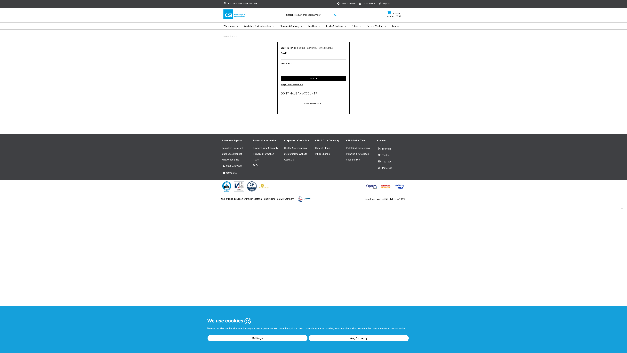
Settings (257, 338)
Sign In (386, 4)
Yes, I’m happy (359, 338)
